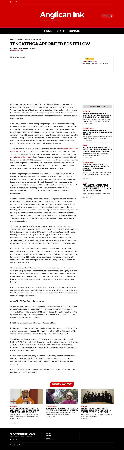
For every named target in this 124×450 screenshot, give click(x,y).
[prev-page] (11, 422)
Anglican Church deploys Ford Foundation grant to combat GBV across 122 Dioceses (96, 167)
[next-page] (14, 422)
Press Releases (88, 128)
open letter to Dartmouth (21, 157)
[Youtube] (17, 2)
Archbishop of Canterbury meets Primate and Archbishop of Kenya (97, 132)
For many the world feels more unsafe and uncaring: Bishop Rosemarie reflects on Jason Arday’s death (97, 188)
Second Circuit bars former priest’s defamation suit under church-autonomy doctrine (97, 149)
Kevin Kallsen (17, 51)
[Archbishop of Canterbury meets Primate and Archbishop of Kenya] (62, 396)
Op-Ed (85, 183)
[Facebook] (10, 2)
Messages (86, 111)
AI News (85, 145)
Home (12, 39)
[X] (13, 2)
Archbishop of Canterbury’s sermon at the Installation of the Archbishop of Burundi (97, 115)
